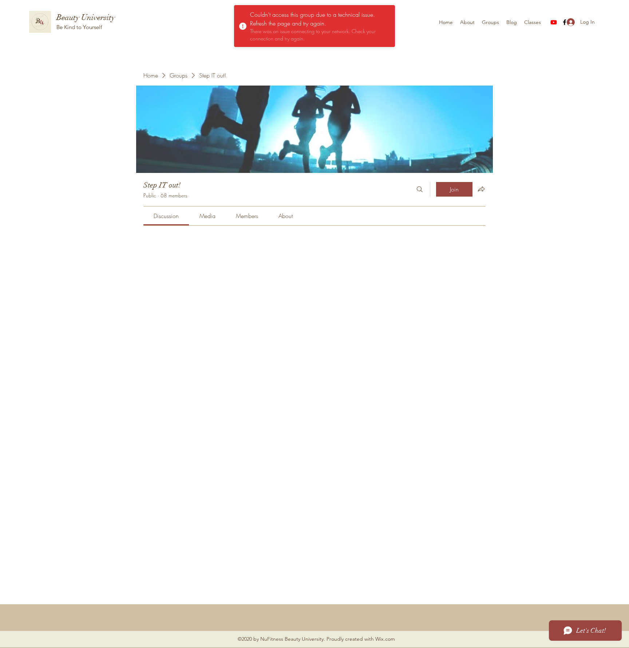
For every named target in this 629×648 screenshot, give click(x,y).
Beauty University (85, 17)
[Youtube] (553, 22)
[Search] (419, 189)
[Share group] (481, 189)
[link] (166, 216)
